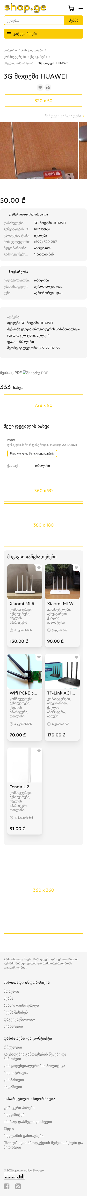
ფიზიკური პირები (19, 1107)
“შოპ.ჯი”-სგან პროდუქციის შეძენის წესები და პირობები (43, 1144)
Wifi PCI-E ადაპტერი (25, 693)
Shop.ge (38, 1170)
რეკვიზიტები (15, 1114)
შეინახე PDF (11, 372)
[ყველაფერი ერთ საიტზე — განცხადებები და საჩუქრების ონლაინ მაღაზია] (25, 11)
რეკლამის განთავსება (24, 1135)
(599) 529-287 (45, 242)
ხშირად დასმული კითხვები (28, 1121)
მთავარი (10, 50)
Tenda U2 (19, 786)
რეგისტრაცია (16, 1072)
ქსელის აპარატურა (19, 63)
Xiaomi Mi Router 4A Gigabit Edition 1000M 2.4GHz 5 (25, 603)
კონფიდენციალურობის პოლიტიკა (34, 1065)
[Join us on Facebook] (6, 1186)
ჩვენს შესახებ (16, 1012)
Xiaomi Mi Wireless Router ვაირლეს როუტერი (62, 603)
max (11, 439)
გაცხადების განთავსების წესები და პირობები (35, 1056)
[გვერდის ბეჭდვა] (47, 87)
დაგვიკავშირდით (19, 1019)
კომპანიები (14, 1079)
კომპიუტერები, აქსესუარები (25, 57)
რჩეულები (13, 1047)
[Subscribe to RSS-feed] (18, 1186)
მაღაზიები (13, 1086)
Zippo (9, 1128)
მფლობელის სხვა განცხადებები (32, 453)
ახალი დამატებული (21, 1005)
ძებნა (8, 998)
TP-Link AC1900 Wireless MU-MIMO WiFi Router (62, 693)
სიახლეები (13, 1026)
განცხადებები (32, 50)
